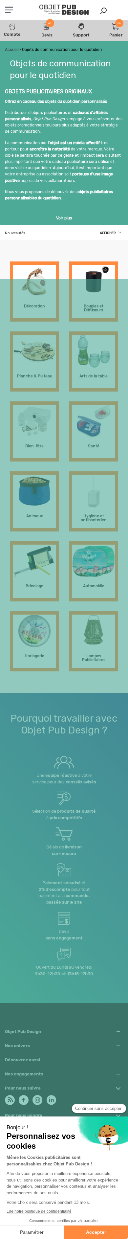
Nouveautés (15, 233)
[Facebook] (23, 1098)
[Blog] (9, 1098)
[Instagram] (36, 1098)
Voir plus (64, 218)
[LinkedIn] (50, 1098)
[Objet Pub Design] (64, 10)
